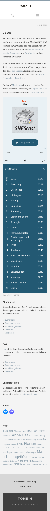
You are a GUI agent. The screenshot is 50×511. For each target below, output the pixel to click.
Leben (16, 452)
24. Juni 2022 (41, 25)
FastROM (12, 444)
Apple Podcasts (40, 88)
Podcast (36, 461)
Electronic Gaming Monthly (33, 439)
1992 (35, 431)
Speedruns (15, 53)
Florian (30, 443)
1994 (44, 431)
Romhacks (30, 53)
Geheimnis (22, 448)
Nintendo (13, 461)
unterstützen (37, 92)
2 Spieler (17, 431)
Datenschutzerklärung (25, 481)
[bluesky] (5, 411)
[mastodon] (11, 411)
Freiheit (39, 444)
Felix (20, 444)
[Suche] (12, 15)
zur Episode (17, 70)
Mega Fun (35, 457)
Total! (34, 464)
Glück (38, 448)
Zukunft (44, 465)
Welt (39, 465)
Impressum (25, 486)
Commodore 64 (8, 439)
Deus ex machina (12, 323)
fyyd (4, 349)
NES (7, 461)
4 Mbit (24, 431)
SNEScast (9, 329)
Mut (4, 461)
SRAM (29, 465)
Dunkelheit (18, 439)
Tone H (25, 6)
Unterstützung (30, 394)
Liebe (27, 452)
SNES (11, 464)
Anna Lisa (20, 435)
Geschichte (30, 448)
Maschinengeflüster (13, 326)
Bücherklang (10, 320)
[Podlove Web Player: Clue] (25, 195)
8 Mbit (29, 431)
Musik (41, 457)
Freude (5, 448)
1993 (39, 431)
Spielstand (9, 332)
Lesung (21, 452)
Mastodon (17, 85)
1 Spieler (8, 431)
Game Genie (12, 448)
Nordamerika (25, 460)
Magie (33, 452)
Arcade (31, 436)
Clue (7, 32)
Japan (10, 452)
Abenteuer (7, 436)
